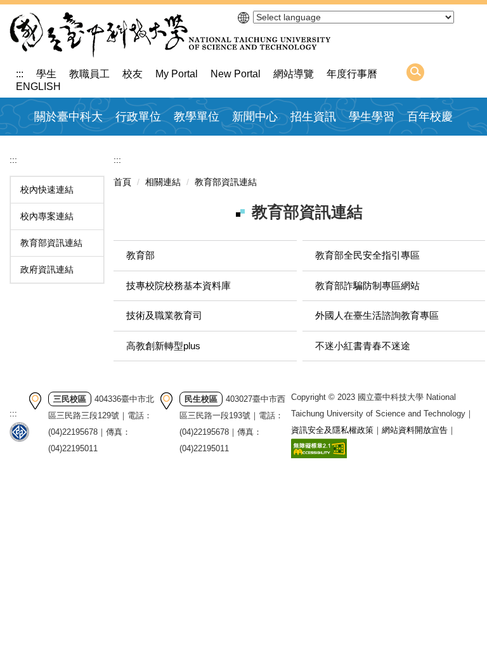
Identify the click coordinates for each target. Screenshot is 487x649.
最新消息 (255, 147)
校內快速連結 (47, 189)
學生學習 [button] (371, 116)
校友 (132, 73)
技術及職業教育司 (164, 315)
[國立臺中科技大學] (170, 35)
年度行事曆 (352, 73)
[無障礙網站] (319, 448)
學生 (46, 73)
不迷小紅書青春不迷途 (362, 345)
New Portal (236, 73)
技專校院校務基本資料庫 (178, 285)
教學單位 (196, 116)
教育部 (140, 255)
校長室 (134, 147)
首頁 (122, 182)
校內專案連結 (47, 216)
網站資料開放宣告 (415, 430)
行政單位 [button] (138, 116)
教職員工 (89, 73)
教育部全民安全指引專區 (367, 255)
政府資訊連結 (47, 269)
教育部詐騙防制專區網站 (367, 285)
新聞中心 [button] (255, 116)
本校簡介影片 (67, 147)
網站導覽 (293, 73)
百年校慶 (430, 116)
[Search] (415, 72)
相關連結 (163, 182)
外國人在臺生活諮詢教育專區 (377, 315)
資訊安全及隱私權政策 (332, 430)
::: (19, 73)
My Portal (176, 73)
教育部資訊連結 (51, 243)
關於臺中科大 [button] (68, 116)
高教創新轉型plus (163, 345)
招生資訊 (313, 116)
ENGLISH (38, 86)
